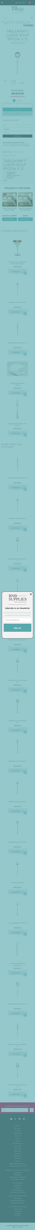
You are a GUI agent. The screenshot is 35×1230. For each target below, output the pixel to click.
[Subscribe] (32, 1110)
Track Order (17, 1131)
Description (7, 152)
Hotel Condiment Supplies (17, 1179)
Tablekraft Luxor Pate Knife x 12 (17, 761)
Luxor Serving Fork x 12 (17, 882)
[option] (17, 63)
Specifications (19, 152)
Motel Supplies (17, 1175)
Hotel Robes (17, 1211)
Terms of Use (17, 1146)
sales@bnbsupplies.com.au (18, 1163)
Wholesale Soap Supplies (17, 1203)
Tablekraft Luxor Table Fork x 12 (17, 302)
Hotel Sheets (18, 1187)
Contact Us (17, 1141)
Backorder (16, 649)
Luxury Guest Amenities (17, 1196)
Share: (26, 25)
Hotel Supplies (17, 1172)
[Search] (32, 18)
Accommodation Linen (17, 1206)
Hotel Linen (17, 1183)
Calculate (18, 136)
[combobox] (15, 18)
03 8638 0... (17, 1161)
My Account (21, 2)
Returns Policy (17, 1151)
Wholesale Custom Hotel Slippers (18, 1177)
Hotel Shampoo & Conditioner (17, 1200)
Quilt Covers (18, 1215)
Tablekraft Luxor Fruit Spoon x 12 (17, 1004)
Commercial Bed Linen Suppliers (17, 1192)
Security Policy (17, 1153)
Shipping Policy (17, 1156)
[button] (14, 194)
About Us (17, 1138)
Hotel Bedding (17, 1185)
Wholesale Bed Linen (17, 1190)
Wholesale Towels (17, 1209)
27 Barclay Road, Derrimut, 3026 (19, 1166)
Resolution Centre (17, 1133)
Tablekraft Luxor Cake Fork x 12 (17, 801)
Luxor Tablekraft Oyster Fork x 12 (17, 923)
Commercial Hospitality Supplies (17, 1170)
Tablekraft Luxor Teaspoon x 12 (17, 640)
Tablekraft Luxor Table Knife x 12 (17, 343)
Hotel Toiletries (17, 1198)
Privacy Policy (17, 1148)
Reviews (6, 155)
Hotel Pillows (17, 1213)
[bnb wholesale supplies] (17, 9)
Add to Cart (18, 109)
